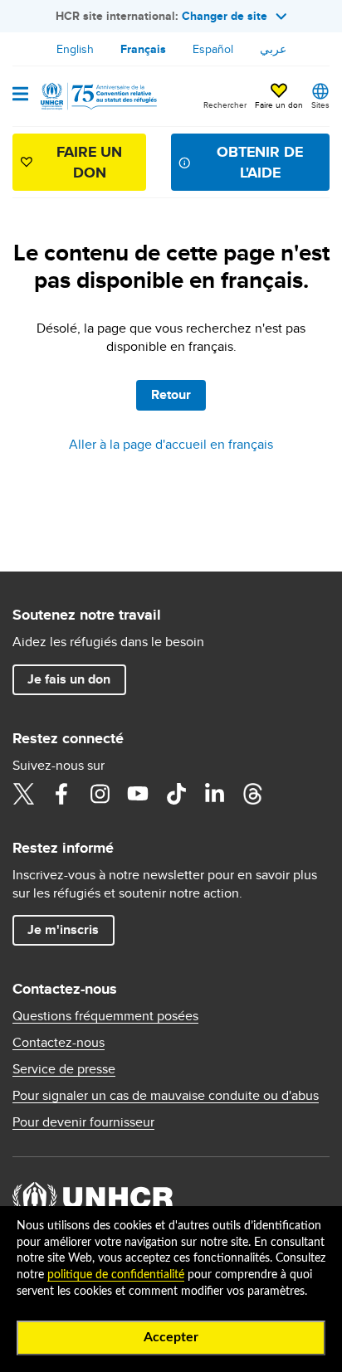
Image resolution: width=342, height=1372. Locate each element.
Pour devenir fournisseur (83, 1122)
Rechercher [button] (225, 104)
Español (213, 49)
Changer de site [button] (224, 15)
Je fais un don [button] (68, 678)
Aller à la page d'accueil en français (171, 444)
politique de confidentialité (115, 1275)
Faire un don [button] (279, 104)
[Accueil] (97, 96)
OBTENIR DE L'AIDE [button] (260, 162)
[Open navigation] (20, 95)
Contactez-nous (58, 1043)
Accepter (171, 1337)
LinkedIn (214, 794)
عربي (273, 49)
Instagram (99, 794)
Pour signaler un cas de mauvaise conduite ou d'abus (165, 1096)
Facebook (61, 794)
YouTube (138, 794)
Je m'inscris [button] (63, 929)
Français (143, 49)
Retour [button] (171, 394)
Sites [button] (320, 104)
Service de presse (63, 1069)
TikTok (176, 794)
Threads (252, 794)
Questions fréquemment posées (105, 1016)
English (75, 49)
